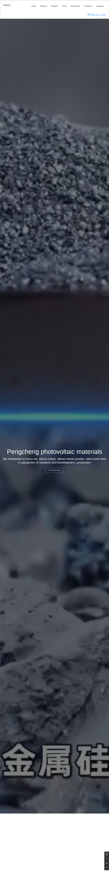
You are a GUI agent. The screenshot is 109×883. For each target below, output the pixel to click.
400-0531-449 (98, 15)
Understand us (54, 470)
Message (106, 854)
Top (107, 867)
